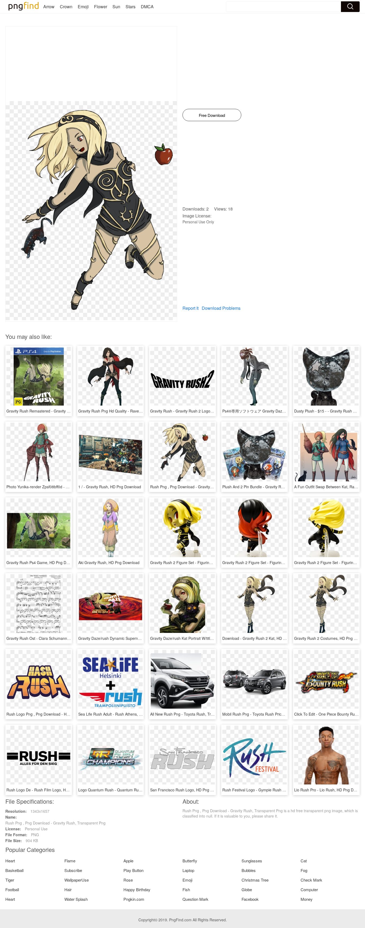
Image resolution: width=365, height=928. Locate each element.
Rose (128, 880)
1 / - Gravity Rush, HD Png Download (109, 486)
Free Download (212, 115)
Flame (69, 860)
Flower (100, 6)
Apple (128, 860)
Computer (309, 889)
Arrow (49, 6)
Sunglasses (252, 860)
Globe (247, 889)
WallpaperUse (76, 880)
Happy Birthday (136, 889)
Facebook (250, 899)
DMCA (147, 6)
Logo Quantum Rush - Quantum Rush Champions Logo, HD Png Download (142, 789)
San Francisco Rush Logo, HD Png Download (188, 789)
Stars (130, 6)
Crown (66, 6)
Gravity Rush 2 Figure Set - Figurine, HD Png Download (197, 562)
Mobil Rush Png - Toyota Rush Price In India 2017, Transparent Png (279, 714)
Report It (191, 308)
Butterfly (190, 860)
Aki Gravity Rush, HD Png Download (108, 562)
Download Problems (221, 308)
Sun (116, 6)
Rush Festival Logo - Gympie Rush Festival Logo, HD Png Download (280, 789)
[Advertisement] (91, 63)
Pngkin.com (133, 899)
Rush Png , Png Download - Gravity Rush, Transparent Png (200, 486)
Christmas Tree (255, 880)
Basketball (14, 870)
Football (12, 889)
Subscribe (73, 870)
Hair (68, 889)
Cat (304, 860)
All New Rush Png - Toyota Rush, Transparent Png (193, 714)
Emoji (83, 6)
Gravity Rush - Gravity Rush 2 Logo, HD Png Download (196, 411)
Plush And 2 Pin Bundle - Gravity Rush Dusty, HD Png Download (276, 486)
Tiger (9, 880)
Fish (186, 889)
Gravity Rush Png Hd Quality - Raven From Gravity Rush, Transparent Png (141, 411)
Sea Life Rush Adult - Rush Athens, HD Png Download (124, 714)
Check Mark (311, 880)
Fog (304, 870)
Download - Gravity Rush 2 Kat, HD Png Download (265, 638)
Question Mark (195, 899)
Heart (10, 860)
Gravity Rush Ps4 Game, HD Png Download (43, 562)
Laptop (188, 870)
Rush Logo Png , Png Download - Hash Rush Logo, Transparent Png (64, 714)
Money (307, 899)
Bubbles (249, 870)
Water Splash (76, 899)
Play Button (133, 870)
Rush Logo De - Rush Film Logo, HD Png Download (50, 789)
